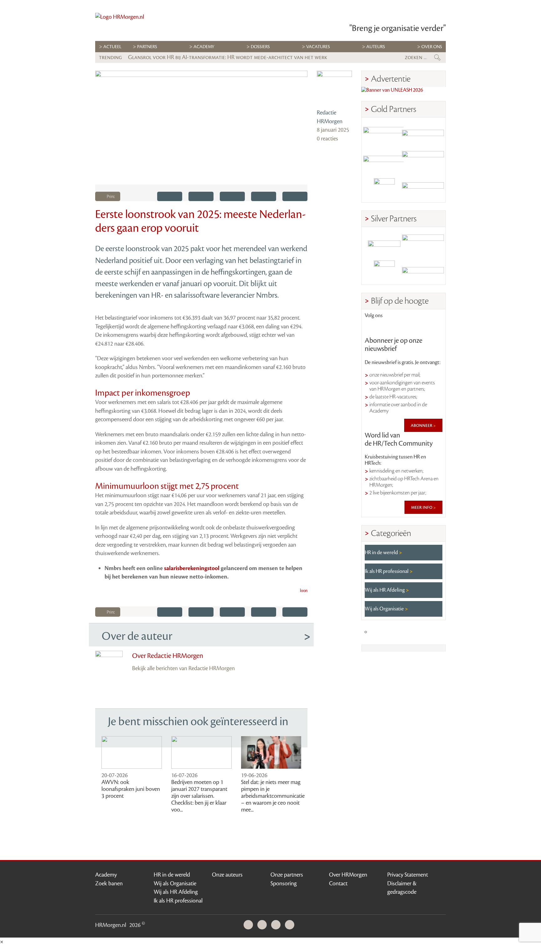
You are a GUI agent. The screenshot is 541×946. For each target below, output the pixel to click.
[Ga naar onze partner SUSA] (384, 271)
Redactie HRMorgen (330, 117)
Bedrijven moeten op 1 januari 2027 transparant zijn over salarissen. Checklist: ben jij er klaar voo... (199, 795)
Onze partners (286, 874)
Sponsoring (283, 883)
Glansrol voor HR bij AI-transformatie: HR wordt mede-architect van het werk (227, 57)
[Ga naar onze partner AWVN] (384, 188)
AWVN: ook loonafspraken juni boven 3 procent (130, 789)
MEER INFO (422, 507)
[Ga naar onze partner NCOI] (384, 134)
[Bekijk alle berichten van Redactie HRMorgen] (334, 88)
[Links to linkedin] (373, 327)
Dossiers (260, 47)
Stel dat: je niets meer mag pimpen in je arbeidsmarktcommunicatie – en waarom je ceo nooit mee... (273, 795)
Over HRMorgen (348, 874)
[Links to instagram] (415, 327)
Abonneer (422, 425)
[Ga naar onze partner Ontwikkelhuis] (423, 161)
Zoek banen (109, 883)
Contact (338, 883)
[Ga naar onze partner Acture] (423, 271)
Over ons (431, 47)
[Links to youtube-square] (394, 327)
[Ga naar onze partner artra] (384, 243)
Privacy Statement (407, 874)
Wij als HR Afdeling (385, 590)
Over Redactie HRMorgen (167, 656)
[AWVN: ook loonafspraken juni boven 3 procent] (131, 752)
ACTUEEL (112, 47)
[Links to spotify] (433, 327)
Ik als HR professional (387, 571)
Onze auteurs (227, 874)
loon (303, 591)
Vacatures (318, 47)
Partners (147, 47)
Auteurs (375, 47)
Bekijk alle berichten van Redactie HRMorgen (183, 668)
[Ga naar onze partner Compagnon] (384, 161)
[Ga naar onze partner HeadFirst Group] (423, 188)
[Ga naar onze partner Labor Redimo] (423, 243)
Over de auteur (137, 636)
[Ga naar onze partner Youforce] (423, 134)
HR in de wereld (382, 552)
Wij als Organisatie (385, 608)
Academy (203, 47)
